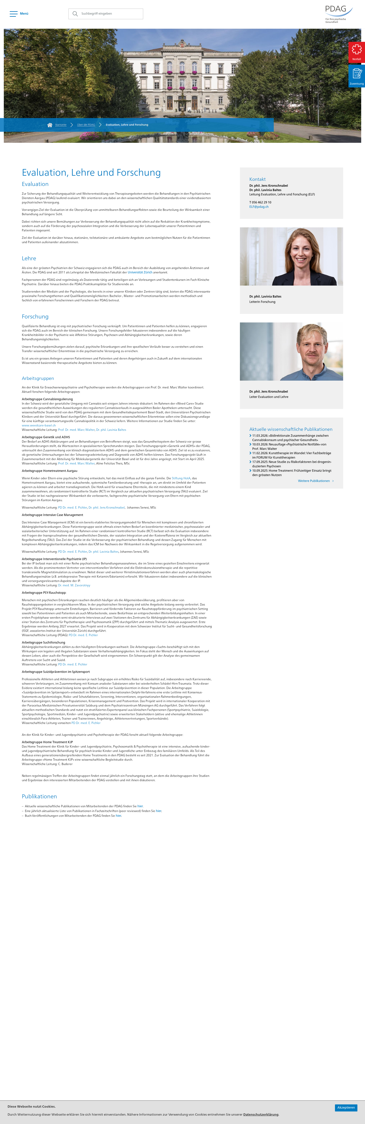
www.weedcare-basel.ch (39, 425)
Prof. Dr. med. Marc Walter (76, 430)
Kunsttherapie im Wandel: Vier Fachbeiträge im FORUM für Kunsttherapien (291, 455)
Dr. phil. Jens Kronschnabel (107, 507)
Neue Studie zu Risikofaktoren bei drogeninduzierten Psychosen (292, 464)
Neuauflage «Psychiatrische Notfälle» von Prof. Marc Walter (289, 447)
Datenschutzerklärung (261, 1114)
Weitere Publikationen (314, 481)
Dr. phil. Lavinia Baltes (111, 430)
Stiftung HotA (181, 478)
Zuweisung (357, 84)
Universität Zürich (140, 272)
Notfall (356, 59)
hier (140, 806)
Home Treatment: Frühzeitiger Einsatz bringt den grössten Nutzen (291, 473)
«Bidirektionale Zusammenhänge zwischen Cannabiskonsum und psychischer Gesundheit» (290, 438)
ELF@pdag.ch (259, 207)
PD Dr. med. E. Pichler (72, 507)
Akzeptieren (346, 1107)
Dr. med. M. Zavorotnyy (74, 585)
